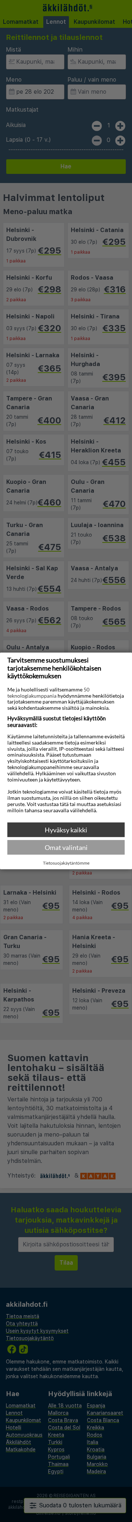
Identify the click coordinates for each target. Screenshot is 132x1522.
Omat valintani (66, 847)
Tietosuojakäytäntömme (66, 863)
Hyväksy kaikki (66, 830)
